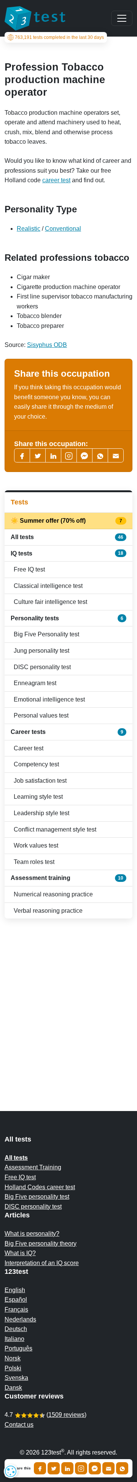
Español (16, 1299)
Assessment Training (33, 1167)
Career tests (67, 732)
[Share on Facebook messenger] (95, 1468)
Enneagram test (35, 683)
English (15, 1290)
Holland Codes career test (40, 1187)
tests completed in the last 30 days (59, 37)
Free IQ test (29, 569)
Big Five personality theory (40, 1243)
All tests (67, 537)
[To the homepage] (35, 18)
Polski (13, 1368)
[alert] (11, 1471)
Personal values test (41, 715)
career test (56, 180)
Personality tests (67, 618)
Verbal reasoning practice (48, 910)
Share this (21, 1468)
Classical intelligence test (48, 586)
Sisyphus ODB (47, 345)
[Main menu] (121, 18)
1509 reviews (66, 1414)
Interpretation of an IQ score (42, 1263)
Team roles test (34, 862)
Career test (28, 748)
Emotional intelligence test (49, 699)
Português (18, 1348)
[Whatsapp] (100, 455)
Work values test (36, 845)
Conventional (63, 228)
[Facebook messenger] (84, 455)
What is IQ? (20, 1253)
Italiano (14, 1339)
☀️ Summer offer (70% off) (67, 520)
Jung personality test (41, 650)
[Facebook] (22, 455)
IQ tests (67, 553)
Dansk (13, 1387)
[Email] (108, 1468)
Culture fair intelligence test (50, 602)
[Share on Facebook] (40, 1468)
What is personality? (32, 1233)
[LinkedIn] (53, 455)
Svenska (16, 1377)
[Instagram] (81, 1468)
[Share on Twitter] (54, 1468)
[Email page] (116, 455)
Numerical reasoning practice (53, 894)
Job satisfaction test (40, 780)
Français (16, 1309)
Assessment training (67, 878)
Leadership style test (41, 813)
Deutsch (16, 1329)
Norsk (13, 1358)
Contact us (19, 1424)
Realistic (28, 228)
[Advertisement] (68, 999)
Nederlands (20, 1319)
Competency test (36, 764)
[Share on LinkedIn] (67, 1468)
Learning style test (38, 796)
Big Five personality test (37, 1196)
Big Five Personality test (46, 634)
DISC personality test (42, 667)
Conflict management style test (55, 829)
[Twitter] (38, 455)
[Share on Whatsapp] (122, 1468)
